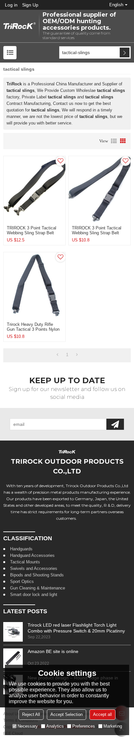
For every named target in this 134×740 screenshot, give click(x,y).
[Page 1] (57, 355)
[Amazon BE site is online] (13, 658)
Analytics (55, 726)
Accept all (102, 714)
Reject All (31, 714)
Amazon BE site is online (53, 651)
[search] (124, 52)
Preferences (83, 726)
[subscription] (115, 424)
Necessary (28, 726)
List (113, 141)
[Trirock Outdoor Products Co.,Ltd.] (19, 26)
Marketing (112, 726)
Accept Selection (66, 714)
